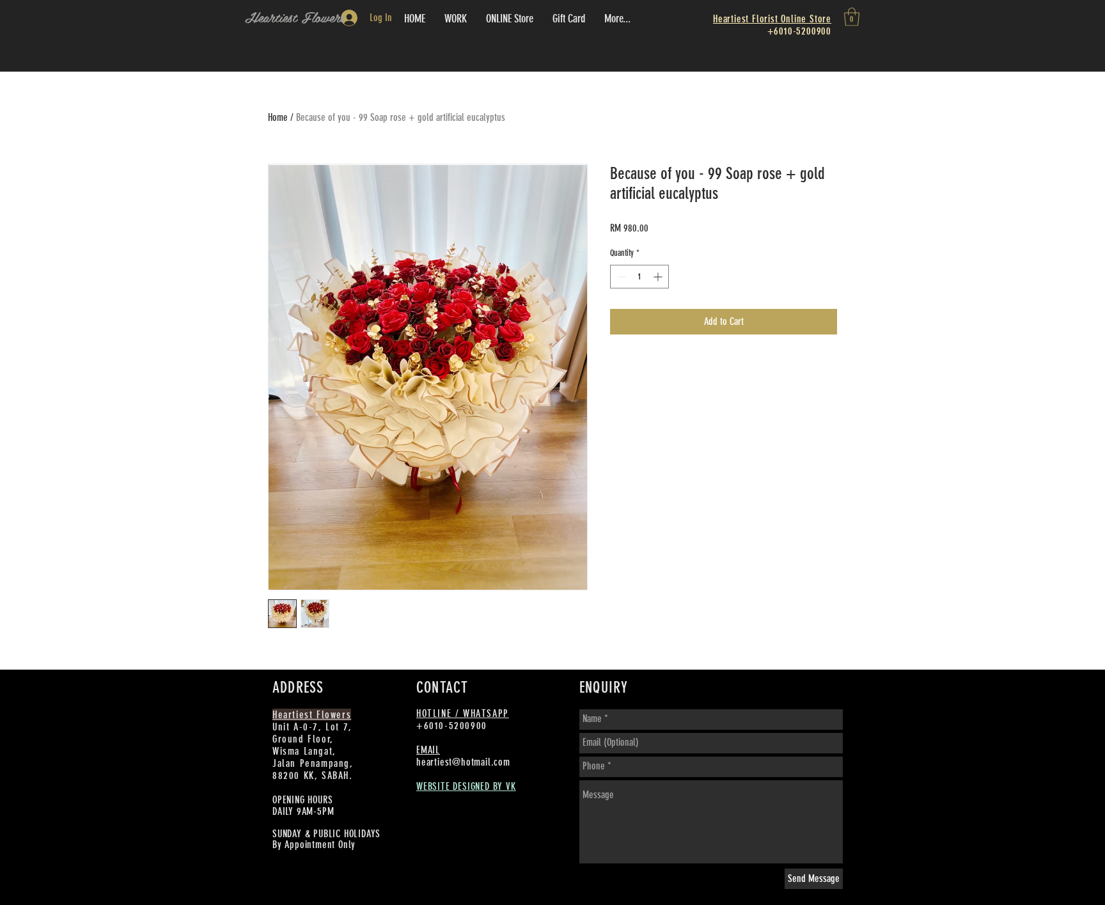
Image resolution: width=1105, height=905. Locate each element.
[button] (851, 17)
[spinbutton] (639, 276)
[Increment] (659, 276)
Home (278, 117)
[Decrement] (620, 276)
